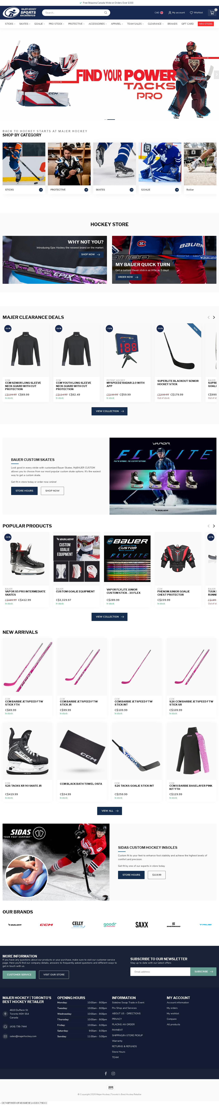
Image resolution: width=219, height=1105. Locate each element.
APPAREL (116, 24)
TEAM (115, 1057)
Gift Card (188, 24)
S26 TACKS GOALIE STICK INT (134, 785)
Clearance (155, 24)
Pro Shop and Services (124, 1008)
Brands (172, 24)
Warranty (117, 1041)
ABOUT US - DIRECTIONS (126, 1013)
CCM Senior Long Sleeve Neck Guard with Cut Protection (23, 386)
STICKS (9, 24)
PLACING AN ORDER (123, 1024)
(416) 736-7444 (18, 1026)
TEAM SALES (134, 24)
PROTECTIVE (75, 24)
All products (173, 1024)
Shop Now (52, 490)
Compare (172, 1019)
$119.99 (156, 875)
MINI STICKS (205, 24)
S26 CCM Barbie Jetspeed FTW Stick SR (191, 703)
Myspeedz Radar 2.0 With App (125, 385)
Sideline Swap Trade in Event (128, 1002)
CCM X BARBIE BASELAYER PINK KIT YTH (190, 787)
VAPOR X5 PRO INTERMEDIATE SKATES (25, 593)
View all (107, 810)
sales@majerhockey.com (23, 1036)
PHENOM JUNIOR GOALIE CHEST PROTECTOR (173, 593)
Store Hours (24, 490)
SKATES (23, 24)
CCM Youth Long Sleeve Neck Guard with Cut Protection (73, 386)
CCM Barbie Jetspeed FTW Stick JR (79, 703)
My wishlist (173, 1013)
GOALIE (38, 24)
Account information (178, 1002)
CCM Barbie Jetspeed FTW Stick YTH (24, 703)
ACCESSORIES (97, 24)
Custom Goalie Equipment (75, 591)
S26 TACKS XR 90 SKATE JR (23, 785)
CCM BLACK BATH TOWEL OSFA (81, 783)
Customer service (19, 974)
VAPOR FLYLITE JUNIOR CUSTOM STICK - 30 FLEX (123, 591)
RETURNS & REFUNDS (124, 1046)
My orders (172, 1008)
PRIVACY (117, 1019)
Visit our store (54, 974)
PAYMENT (117, 1030)
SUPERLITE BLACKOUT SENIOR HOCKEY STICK (178, 383)
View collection (107, 411)
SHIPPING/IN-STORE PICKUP (127, 1035)
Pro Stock (55, 24)
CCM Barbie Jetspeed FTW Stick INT (134, 703)
